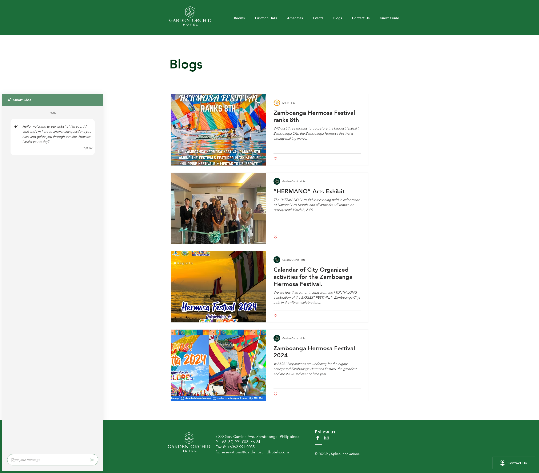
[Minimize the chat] (94, 100)
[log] (52, 279)
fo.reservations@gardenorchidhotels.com (252, 452)
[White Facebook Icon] (317, 438)
